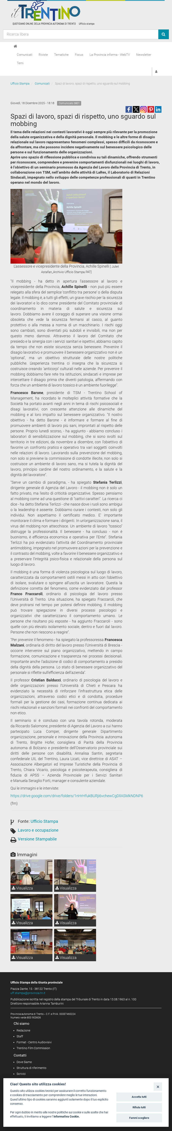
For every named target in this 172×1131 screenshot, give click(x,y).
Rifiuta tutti (139, 1107)
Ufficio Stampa (20, 83)
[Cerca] (163, 34)
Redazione (23, 1030)
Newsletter (143, 55)
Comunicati (24, 55)
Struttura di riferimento (31, 1068)
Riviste (43, 55)
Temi (20, 63)
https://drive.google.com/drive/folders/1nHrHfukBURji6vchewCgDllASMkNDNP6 (76, 796)
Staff (20, 1036)
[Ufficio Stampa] (52, 12)
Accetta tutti (139, 1096)
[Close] (158, 1086)
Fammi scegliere (139, 1117)
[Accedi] (156, 71)
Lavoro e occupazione (38, 830)
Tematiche (61, 55)
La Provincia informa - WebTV (110, 55)
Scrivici (21, 1073)
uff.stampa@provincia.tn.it (27, 993)
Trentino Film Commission (33, 1048)
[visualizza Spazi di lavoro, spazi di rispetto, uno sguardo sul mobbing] (31, 906)
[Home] (15, 46)
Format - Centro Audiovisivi (34, 1042)
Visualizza (24, 888)
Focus (79, 55)
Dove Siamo (24, 1062)
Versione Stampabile (37, 839)
